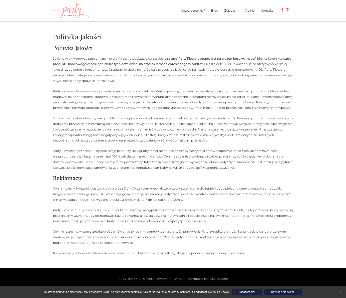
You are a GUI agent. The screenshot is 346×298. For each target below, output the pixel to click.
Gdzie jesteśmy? (193, 10)
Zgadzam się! (247, 291)
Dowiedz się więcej (283, 291)
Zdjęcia (229, 10)
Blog (214, 10)
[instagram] (288, 10)
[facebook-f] (283, 10)
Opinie (250, 10)
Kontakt (267, 10)
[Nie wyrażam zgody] (341, 292)
